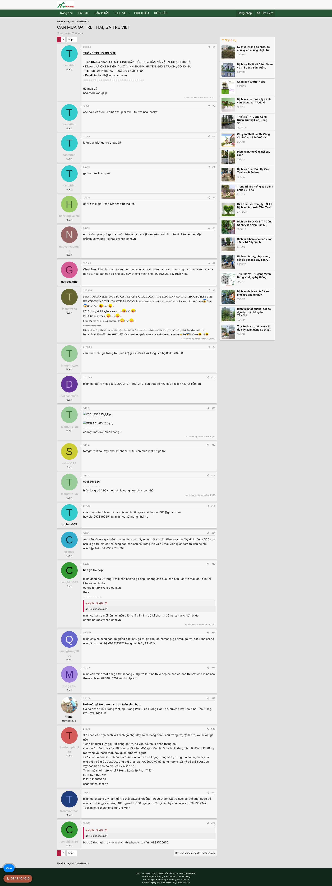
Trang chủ (66, 13)
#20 (213, 729)
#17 (213, 632)
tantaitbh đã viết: (94, 603)
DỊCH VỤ (120, 13)
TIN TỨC (83, 13)
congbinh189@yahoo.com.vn (102, 587)
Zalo (9, 868)
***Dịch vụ (229, 40)
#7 (214, 263)
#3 (213, 136)
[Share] (209, 47)
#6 (214, 228)
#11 (213, 408)
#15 (213, 533)
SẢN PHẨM (102, 13)
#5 (214, 197)
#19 (213, 698)
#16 (213, 564)
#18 (213, 667)
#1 (214, 47)
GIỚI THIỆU (141, 13)
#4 (213, 167)
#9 (214, 347)
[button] (129, 13)
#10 (213, 377)
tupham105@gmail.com (165, 512)
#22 (213, 823)
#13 (213, 475)
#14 (213, 506)
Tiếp (70, 39)
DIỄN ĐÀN (161, 13)
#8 (214, 290)
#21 (213, 792)
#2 (214, 105)
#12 (213, 445)
